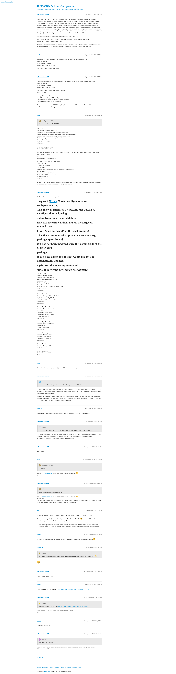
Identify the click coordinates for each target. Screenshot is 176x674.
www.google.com (47, 473)
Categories (45, 667)
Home (39, 667)
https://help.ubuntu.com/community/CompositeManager (73, 589)
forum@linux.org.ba (7, 2)
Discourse (47, 671)
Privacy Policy (76, 667)
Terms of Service (66, 667)
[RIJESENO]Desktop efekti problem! (56, 6)
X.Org (53, 201)
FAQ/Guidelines (54, 667)
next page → (41, 657)
